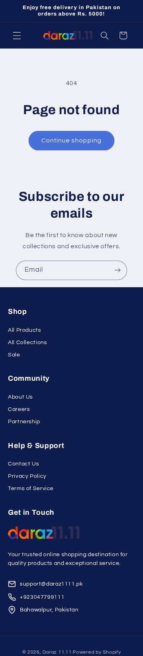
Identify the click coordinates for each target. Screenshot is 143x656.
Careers (19, 409)
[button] (17, 35)
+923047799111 (42, 597)
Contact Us (23, 464)
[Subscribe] (117, 270)
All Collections (27, 342)
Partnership (24, 421)
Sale (14, 355)
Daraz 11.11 (57, 652)
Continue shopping (71, 140)
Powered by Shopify (97, 652)
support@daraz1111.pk (51, 584)
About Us (20, 397)
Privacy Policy (27, 476)
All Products (24, 330)
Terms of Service (31, 488)
